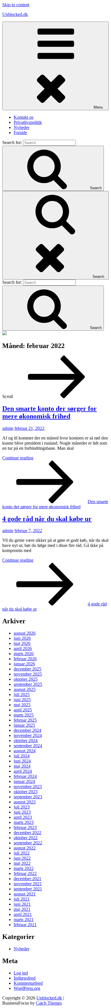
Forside (20, 132)
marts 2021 (24, 919)
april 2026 (23, 648)
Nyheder (21, 127)
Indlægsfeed (25, 978)
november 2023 (28, 786)
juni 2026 (22, 638)
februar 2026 (25, 658)
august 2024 (25, 750)
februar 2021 (25, 924)
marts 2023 (24, 822)
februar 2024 (25, 776)
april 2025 (23, 709)
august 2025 (25, 689)
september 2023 (28, 796)
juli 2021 (22, 899)
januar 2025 (24, 725)
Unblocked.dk (15, 14)
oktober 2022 (26, 837)
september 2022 (28, 842)
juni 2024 (22, 761)
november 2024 (28, 735)
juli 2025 (22, 694)
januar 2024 (24, 781)
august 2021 (25, 894)
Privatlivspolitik (28, 122)
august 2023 (25, 801)
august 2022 (25, 847)
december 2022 (27, 832)
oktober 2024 (26, 740)
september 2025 (28, 684)
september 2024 (28, 745)
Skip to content (15, 4)
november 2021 (28, 883)
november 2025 (28, 674)
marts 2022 (24, 868)
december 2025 (27, 669)
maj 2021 (22, 909)
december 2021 (27, 878)
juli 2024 (22, 755)
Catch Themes (49, 1003)
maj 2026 (22, 643)
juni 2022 (22, 858)
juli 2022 (22, 853)
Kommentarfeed (28, 983)
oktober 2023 (26, 791)
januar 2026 (24, 663)
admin (7, 428)
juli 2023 (22, 807)
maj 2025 (22, 704)
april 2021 (23, 914)
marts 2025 (24, 715)
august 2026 (25, 633)
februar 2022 (25, 873)
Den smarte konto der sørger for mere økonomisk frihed (49, 412)
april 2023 (23, 817)
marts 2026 (24, 653)
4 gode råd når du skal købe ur (47, 518)
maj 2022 (22, 863)
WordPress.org (27, 988)
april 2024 (23, 771)
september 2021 (28, 888)
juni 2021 (22, 904)
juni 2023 (22, 812)
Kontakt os (23, 117)
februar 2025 (25, 720)
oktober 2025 (26, 679)
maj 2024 (22, 766)
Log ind (21, 972)
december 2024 (27, 730)
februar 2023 (25, 827)
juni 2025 (22, 699)
